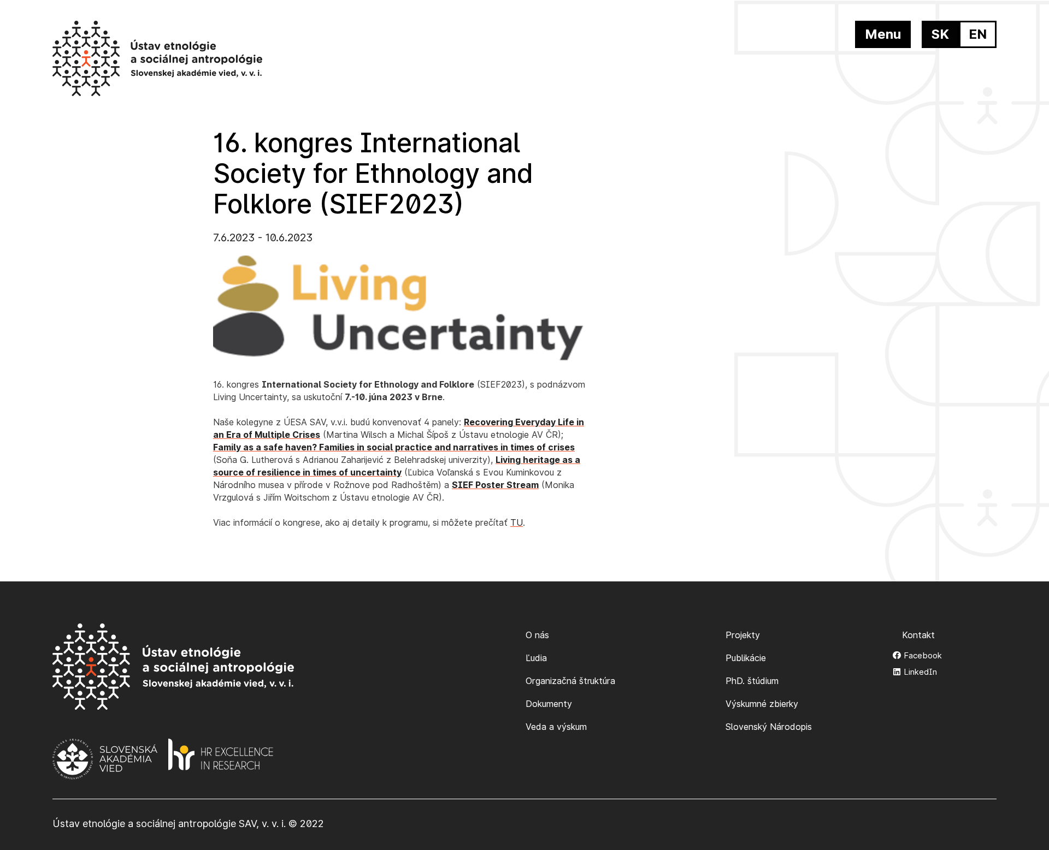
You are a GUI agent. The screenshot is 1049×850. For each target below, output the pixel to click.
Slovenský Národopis (769, 726)
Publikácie (746, 657)
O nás (537, 634)
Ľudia (536, 657)
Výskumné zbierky (762, 703)
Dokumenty (549, 703)
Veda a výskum (556, 726)
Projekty (743, 634)
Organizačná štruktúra (570, 680)
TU (516, 522)
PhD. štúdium (752, 680)
